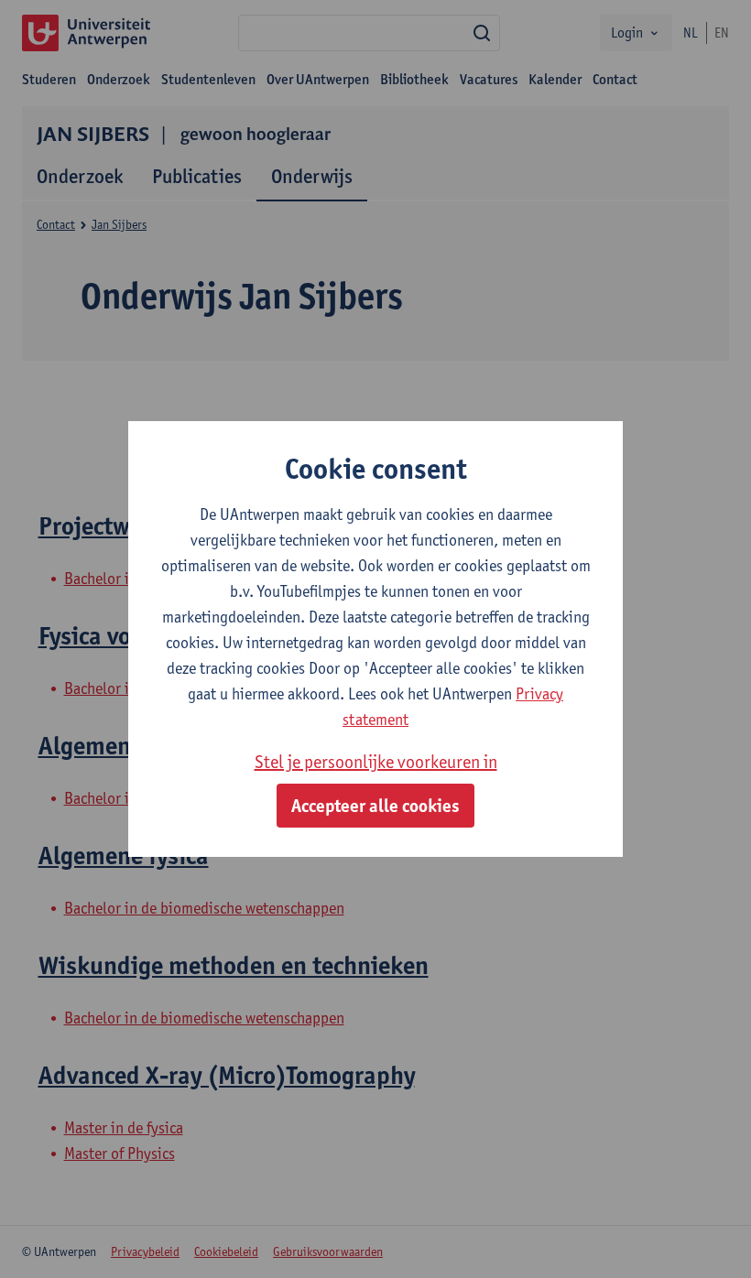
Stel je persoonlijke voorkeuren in (376, 762)
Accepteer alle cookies (375, 806)
